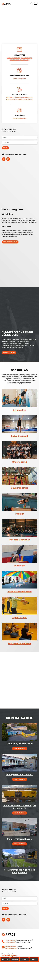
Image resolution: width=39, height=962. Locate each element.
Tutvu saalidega (26, 58)
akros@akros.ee (10, 946)
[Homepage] (6, 4)
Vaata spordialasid (13, 58)
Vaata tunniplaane (19, 79)
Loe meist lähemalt (10, 242)
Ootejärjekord (28, 99)
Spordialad (10, 97)
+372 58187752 (10, 940)
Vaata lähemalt (9, 353)
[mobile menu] (35, 3)
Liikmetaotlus (28, 97)
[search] (31, 3)
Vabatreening (24, 60)
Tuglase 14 (15, 343)
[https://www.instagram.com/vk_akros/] (8, 159)
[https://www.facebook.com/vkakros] (3, 159)
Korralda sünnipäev (19, 118)
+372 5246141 (10, 942)
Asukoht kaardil (20, 748)
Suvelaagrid (18, 99)
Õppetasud (19, 97)
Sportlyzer (10, 99)
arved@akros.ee (11, 948)
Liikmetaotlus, (15, 60)
